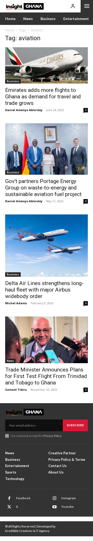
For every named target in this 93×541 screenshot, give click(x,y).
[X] (9, 507)
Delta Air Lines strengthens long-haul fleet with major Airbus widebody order (44, 289)
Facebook (23, 498)
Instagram (68, 498)
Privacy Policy (52, 435)
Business (13, 81)
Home (9, 30)
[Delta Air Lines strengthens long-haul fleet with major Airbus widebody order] (46, 245)
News (10, 361)
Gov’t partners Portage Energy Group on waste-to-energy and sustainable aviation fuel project (43, 187)
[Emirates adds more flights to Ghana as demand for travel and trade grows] (46, 65)
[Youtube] (54, 507)
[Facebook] (9, 498)
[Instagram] (54, 498)
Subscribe (75, 425)
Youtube (67, 507)
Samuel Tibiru (16, 389)
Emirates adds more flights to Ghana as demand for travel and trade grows (43, 96)
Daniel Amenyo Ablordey (23, 110)
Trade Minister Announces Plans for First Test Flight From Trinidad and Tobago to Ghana (46, 376)
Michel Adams (16, 303)
